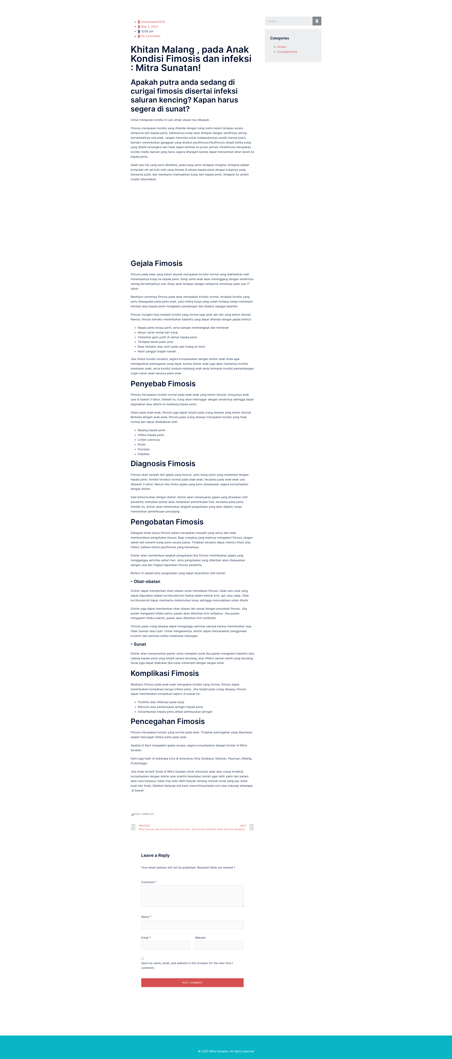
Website (200, 937)
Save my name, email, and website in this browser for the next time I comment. (187, 965)
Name (146, 917)
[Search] (317, 21)
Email (146, 937)
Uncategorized (287, 51)
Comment (149, 882)
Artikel (281, 47)
